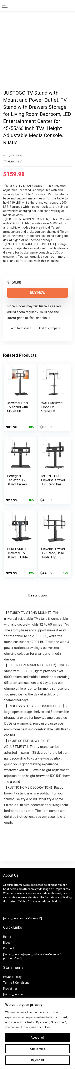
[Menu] (5, 5)
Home (7, 936)
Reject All (37, 1060)
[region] (37, 1033)
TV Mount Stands (13, 161)
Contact (8, 948)
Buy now (37, 293)
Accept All (38, 1037)
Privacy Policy (12, 977)
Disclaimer (10, 988)
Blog (6, 942)
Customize (37, 1048)
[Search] (69, 5)
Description (37, 595)
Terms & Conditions (16, 982)
